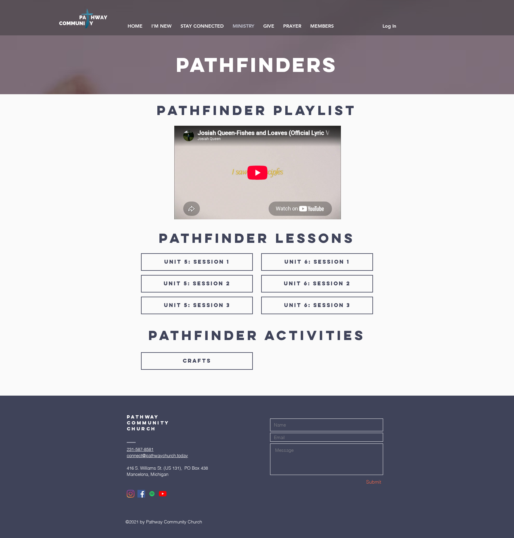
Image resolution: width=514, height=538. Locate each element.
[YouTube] (163, 494)
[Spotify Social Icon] (152, 494)
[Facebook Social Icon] (141, 494)
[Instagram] (130, 494)
